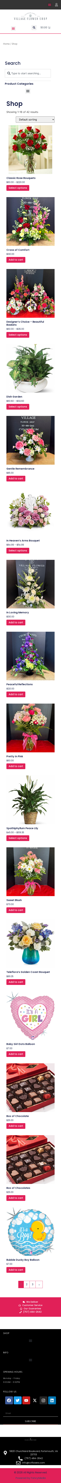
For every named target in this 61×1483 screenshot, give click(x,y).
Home (6, 43)
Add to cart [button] (16, 260)
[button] (49, 4)
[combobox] (28, 73)
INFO (5, 1352)
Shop (6, 1333)
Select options (18, 188)
